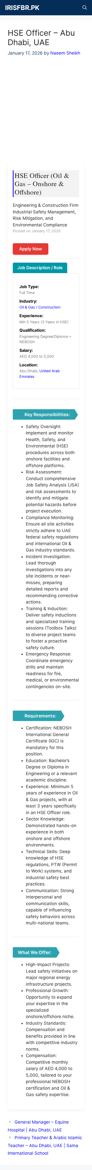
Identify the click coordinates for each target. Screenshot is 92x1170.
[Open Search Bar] (84, 7)
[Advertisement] (46, 112)
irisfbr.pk (22, 7)
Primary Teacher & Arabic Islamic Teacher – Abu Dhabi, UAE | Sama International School (45, 1145)
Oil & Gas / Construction (39, 307)
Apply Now (30, 248)
